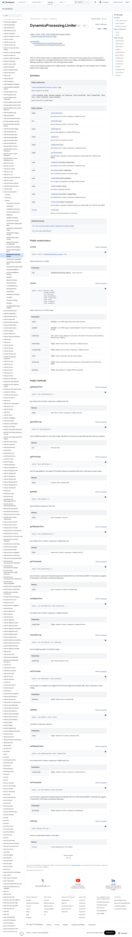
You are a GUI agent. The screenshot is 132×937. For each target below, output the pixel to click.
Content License (76, 865)
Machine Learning (49, 903)
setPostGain (55, 178)
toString (54, 210)
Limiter (34, 87)
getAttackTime (56, 113)
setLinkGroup (55, 170)
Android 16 (82, 903)
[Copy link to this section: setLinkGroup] (43, 635)
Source (28, 909)
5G (45, 914)
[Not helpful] (105, 19)
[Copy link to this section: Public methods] (48, 381)
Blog (27, 914)
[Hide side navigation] (21, 934)
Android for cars (66, 909)
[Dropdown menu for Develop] (55, 2)
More (61, 2)
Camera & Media (49, 909)
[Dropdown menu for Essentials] (27, 2)
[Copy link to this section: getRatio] (39, 492)
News (27, 912)
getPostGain (55, 129)
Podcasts (28, 917)
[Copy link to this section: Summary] (41, 76)
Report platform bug (120, 900)
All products (92, 925)
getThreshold (56, 153)
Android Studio (118, 2)
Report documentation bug (122, 903)
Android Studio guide (103, 902)
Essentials (22, 2)
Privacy (46, 912)
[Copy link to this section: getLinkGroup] (43, 422)
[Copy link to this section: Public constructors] (52, 241)
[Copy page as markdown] (84, 25)
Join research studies (120, 909)
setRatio (54, 186)
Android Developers (35, 19)
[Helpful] (102, 19)
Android (28, 900)
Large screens (66, 900)
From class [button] (53, 226)
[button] (11, 22)
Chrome (57, 925)
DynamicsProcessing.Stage (47, 36)
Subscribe (110, 933)
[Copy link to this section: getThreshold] (43, 562)
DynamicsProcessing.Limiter (47, 87)
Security (28, 906)
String (34, 210)
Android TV (65, 912)
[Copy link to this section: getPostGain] (42, 457)
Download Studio (102, 910)
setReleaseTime (56, 194)
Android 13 (82, 912)
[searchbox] (12, 15)
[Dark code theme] (105, 252)
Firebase (65, 925)
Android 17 (82, 900)
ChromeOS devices (67, 906)
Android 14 (82, 909)
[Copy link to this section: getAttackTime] (44, 387)
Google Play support (120, 906)
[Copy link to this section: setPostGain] (42, 671)
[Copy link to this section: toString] (38, 821)
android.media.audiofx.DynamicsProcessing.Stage (47, 43)
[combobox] (83, 2)
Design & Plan (36, 2)
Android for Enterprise (32, 903)
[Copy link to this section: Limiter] (38, 247)
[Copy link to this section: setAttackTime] (44, 599)
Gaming (46, 900)
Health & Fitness (48, 906)
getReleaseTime (56, 145)
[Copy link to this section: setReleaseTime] (45, 746)
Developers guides (102, 905)
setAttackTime (56, 162)
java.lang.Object (35, 41)
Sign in (128, 2)
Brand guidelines (43, 932)
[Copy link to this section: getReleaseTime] (45, 527)
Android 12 (82, 914)
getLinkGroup (55, 121)
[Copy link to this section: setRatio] (39, 710)
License (34, 932)
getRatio (54, 137)
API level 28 (103, 24)
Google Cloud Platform (78, 925)
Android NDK (100, 913)
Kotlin (99, 29)
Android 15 (82, 906)
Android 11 (82, 917)
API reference (7, 9)
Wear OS (64, 903)
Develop (50, 2)
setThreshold (55, 202)
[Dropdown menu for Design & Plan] (43, 2)
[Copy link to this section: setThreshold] (43, 783)
